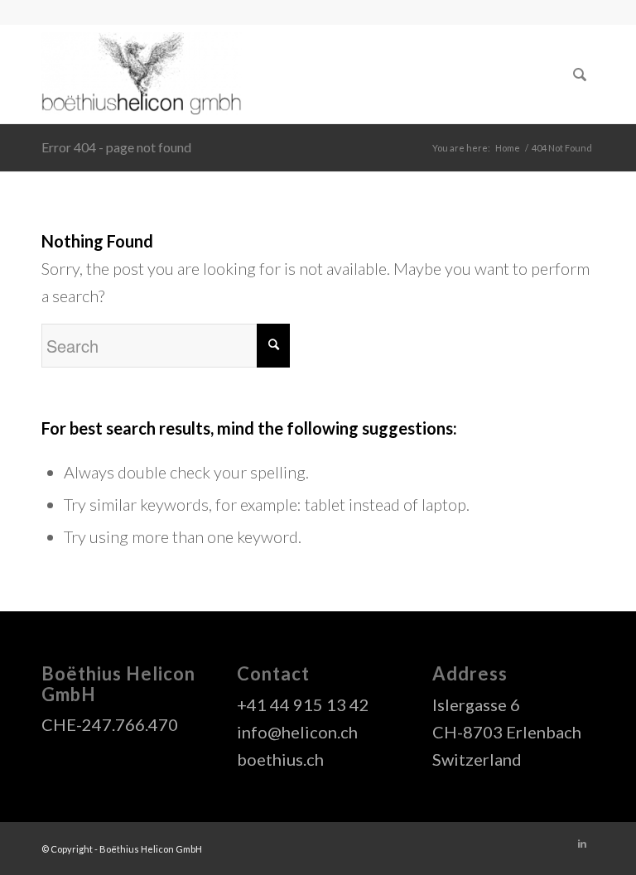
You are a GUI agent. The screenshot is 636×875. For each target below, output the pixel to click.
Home (507, 147)
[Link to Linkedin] (582, 843)
